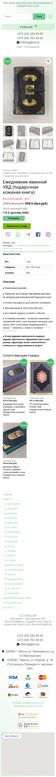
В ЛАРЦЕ (11, 560)
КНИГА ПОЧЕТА (15, 565)
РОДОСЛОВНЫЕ (15, 584)
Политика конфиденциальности (28, 703)
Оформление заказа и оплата (28, 706)
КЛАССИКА (13, 523)
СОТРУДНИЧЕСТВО (12, 603)
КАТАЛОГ (7, 499)
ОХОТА (10, 546)
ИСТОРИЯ (12, 527)
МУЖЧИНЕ (12, 513)
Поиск (39, 16)
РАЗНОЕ (11, 555)
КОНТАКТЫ (8, 607)
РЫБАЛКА (12, 541)
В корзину (14, 218)
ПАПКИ (11, 574)
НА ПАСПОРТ (14, 588)
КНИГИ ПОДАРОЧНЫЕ (13, 248)
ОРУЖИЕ (11, 551)
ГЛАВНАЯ (7, 494)
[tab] (28, 254)
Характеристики (11, 254)
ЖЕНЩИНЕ (12, 508)
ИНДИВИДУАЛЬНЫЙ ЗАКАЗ (17, 598)
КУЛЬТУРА (12, 537)
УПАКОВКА (13, 593)
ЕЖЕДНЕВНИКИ (15, 579)
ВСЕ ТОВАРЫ (13, 504)
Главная (6, 170)
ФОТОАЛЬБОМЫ (15, 570)
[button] (51, 16)
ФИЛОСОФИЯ (13, 532)
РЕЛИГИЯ (12, 518)
